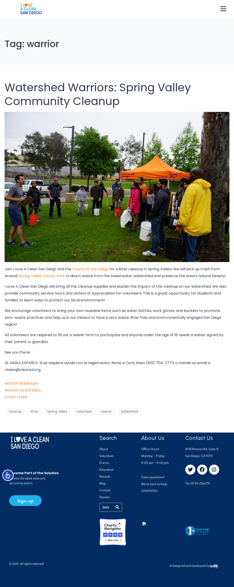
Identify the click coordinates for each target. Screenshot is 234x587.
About (103, 449)
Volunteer (106, 456)
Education (106, 470)
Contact (105, 490)
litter (34, 411)
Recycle (104, 477)
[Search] (117, 507)
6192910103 (149, 491)
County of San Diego (90, 269)
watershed (129, 411)
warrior (106, 411)
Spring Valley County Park (41, 276)
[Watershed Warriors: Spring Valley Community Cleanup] (117, 186)
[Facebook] (202, 470)
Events (104, 463)
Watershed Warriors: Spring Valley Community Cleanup (98, 94)
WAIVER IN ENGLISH (21, 383)
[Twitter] (190, 470)
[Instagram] (214, 470)
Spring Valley (57, 411)
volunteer (84, 411)
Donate (104, 497)
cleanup (15, 411)
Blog (102, 484)
